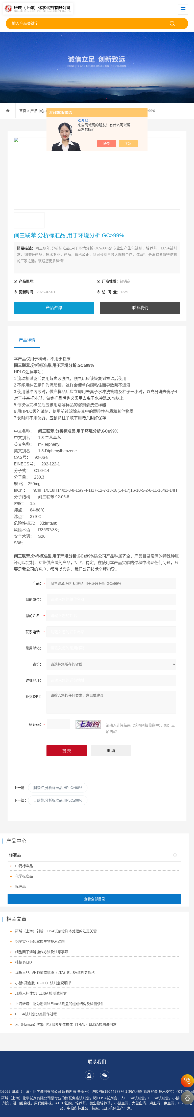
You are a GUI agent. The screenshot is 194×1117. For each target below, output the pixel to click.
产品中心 (37, 111)
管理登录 (150, 1091)
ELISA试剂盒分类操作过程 (36, 1014)
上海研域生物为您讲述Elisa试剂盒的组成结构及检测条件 (59, 1004)
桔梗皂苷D (23, 962)
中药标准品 (24, 866)
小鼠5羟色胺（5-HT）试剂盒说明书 (43, 983)
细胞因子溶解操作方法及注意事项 (41, 952)
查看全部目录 (94, 899)
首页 (22, 111)
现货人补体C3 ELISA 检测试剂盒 (41, 993)
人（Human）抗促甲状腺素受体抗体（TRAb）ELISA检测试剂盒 (65, 1024)
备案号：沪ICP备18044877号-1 (102, 1091)
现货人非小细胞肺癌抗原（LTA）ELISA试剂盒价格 (55, 973)
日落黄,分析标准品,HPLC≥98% (57, 800)
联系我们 (140, 308)
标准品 (15, 855)
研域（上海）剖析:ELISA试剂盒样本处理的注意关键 (56, 931)
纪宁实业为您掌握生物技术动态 (40, 941)
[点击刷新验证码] (88, 724)
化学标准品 (24, 876)
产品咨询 (54, 308)
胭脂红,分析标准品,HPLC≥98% (57, 788)
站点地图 (135, 1091)
